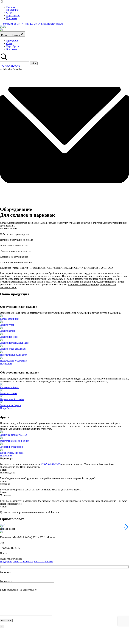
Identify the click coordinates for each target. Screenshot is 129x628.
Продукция (12, 9)
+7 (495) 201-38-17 (30, 23)
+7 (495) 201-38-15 (10, 23)
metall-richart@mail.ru (52, 23)
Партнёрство (13, 15)
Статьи (49, 561)
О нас (9, 12)
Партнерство (26, 561)
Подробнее (6, 363)
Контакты (11, 18)
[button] (126, 527)
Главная (10, 7)
